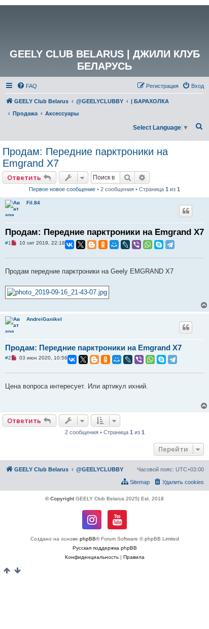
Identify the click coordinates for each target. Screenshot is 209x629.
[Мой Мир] (114, 244)
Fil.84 (33, 202)
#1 (8, 243)
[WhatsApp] (147, 244)
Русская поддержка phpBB (105, 548)
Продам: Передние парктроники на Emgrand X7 (85, 157)
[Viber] (136, 244)
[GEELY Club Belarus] (104, 26)
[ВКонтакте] (69, 244)
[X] (80, 244)
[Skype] (158, 244)
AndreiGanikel (44, 319)
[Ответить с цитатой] (185, 211)
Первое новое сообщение (62, 189)
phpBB (88, 539)
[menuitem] (27, 86)
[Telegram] (170, 244)
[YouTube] (117, 519)
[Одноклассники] (103, 244)
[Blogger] (91, 244)
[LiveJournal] (125, 244)
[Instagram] (91, 519)
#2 (8, 358)
